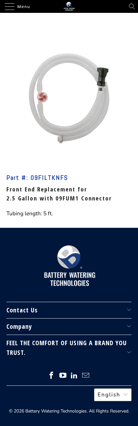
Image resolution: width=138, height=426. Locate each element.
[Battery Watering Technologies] (69, 6)
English (109, 394)
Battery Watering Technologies (56, 411)
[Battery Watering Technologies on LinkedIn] (74, 376)
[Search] (132, 6)
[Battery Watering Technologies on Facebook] (51, 376)
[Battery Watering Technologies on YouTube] (63, 376)
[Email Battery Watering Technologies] (86, 376)
